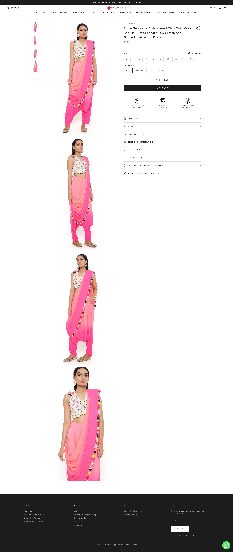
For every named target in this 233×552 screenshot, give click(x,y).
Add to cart (162, 80)
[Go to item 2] (35, 40)
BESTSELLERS (93, 12)
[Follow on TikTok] (193, 536)
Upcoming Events (166, 12)
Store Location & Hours (35, 514)
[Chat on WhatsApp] (226, 545)
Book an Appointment (187, 12)
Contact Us (78, 525)
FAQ (75, 511)
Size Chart (78, 521)
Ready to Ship (49, 12)
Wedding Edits (109, 12)
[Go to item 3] (35, 53)
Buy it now (163, 88)
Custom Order (80, 518)
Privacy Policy (131, 514)
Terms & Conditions (133, 511)
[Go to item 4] (35, 66)
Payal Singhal (130, 23)
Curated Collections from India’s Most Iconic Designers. (116, 2)
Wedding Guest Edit (145, 12)
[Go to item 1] (35, 27)
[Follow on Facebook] (172, 536)
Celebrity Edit (125, 12)
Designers (63, 12)
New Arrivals (78, 12)
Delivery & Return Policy (84, 514)
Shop (37, 12)
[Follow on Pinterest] (186, 536)
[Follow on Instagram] (179, 536)
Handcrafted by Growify (126, 545)
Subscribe (179, 529)
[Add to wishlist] (198, 28)
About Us (28, 511)
